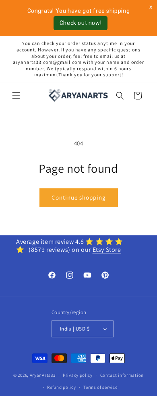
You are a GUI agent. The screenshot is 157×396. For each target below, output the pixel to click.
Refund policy (61, 387)
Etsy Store (107, 249)
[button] (16, 95)
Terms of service (100, 387)
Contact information (122, 375)
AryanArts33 (43, 375)
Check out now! (80, 23)
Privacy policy (78, 375)
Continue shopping (79, 197)
